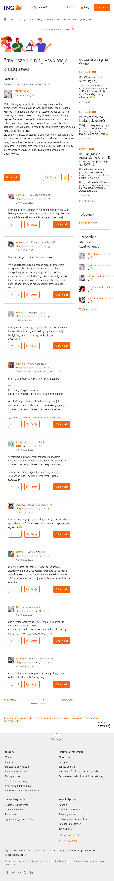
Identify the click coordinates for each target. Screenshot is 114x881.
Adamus (20, 504)
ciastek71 (21, 194)
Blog (86, 7)
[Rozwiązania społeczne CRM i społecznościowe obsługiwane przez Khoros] (104, 724)
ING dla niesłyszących (20, 850)
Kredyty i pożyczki (26, 19)
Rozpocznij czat (71, 835)
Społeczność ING (5, 19)
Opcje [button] (53, 177)
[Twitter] (13, 872)
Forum (71, 7)
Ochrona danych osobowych (81, 850)
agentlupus (22, 242)
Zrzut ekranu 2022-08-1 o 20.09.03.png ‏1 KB (31, 634)
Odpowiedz (12, 177)
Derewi (20, 551)
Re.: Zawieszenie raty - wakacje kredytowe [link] (74, 19)
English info (40, 850)
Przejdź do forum (88, 200)
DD (17, 606)
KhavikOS (21, 658)
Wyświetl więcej (87, 309)
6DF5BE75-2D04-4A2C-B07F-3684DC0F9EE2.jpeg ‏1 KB (35, 417)
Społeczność (40, 7)
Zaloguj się (102, 7)
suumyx (20, 363)
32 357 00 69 (70, 841)
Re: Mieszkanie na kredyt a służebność (92, 118)
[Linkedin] (31, 872)
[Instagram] (25, 872)
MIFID (52, 850)
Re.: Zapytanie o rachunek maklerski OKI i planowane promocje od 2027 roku (94, 159)
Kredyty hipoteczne (45, 19)
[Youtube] (19, 872)
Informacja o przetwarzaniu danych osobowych (59, 717)
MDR (62, 850)
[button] (65, 177)
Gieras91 (21, 312)
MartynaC (21, 441)
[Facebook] (7, 872)
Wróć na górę (57, 739)
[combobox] (57, 29)
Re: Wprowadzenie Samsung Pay (91, 79)
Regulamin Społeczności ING (18, 717)
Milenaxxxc (22, 91)
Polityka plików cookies (16, 854)
